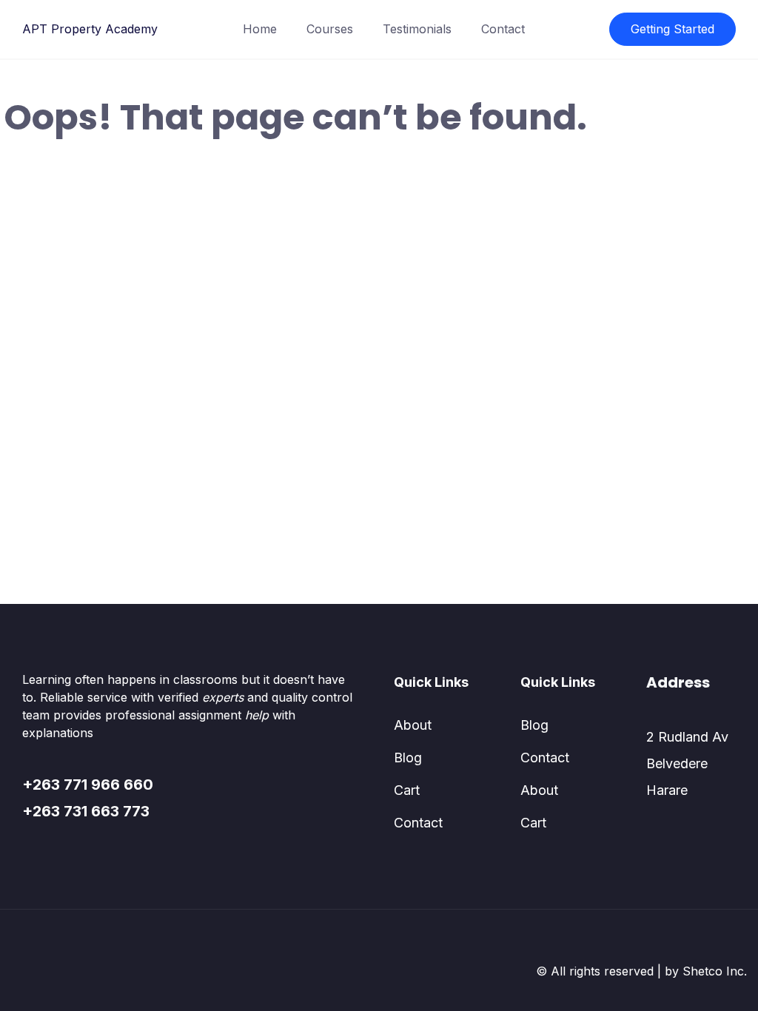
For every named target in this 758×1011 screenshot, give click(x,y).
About (413, 725)
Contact (503, 28)
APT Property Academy (90, 28)
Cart (407, 790)
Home (260, 28)
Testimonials (417, 28)
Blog (408, 757)
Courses (329, 28)
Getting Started (672, 28)
